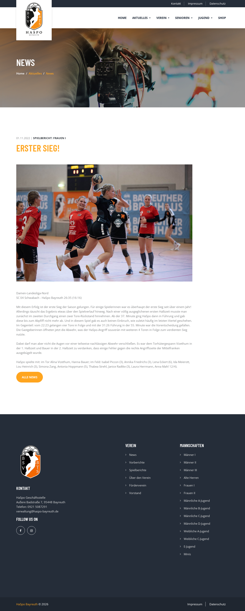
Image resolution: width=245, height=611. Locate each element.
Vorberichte (137, 462)
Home (122, 18)
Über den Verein (140, 478)
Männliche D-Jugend (197, 523)
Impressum (195, 3)
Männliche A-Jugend (197, 500)
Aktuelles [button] (140, 18)
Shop (222, 18)
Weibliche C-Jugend (196, 539)
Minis (187, 554)
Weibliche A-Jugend (196, 531)
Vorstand (135, 493)
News (132, 455)
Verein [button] (161, 18)
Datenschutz (218, 3)
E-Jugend (189, 546)
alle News (29, 377)
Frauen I (189, 485)
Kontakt (176, 3)
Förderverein (137, 485)
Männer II (190, 462)
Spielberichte (137, 470)
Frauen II (189, 493)
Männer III (190, 470)
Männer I (189, 455)
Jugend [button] (204, 18)
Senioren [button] (182, 18)
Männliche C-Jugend (197, 516)
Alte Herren (191, 478)
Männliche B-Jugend (197, 508)
